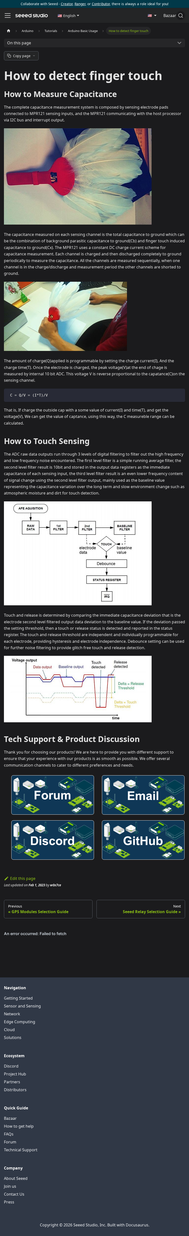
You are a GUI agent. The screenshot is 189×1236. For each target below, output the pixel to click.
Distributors (15, 1089)
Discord (11, 1066)
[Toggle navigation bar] (7, 15)
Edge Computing (19, 1021)
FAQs (9, 1134)
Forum (10, 1142)
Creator (67, 3)
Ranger (80, 3)
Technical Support (20, 1150)
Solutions (12, 1037)
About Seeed (16, 1178)
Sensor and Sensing (22, 1006)
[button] (68, 15)
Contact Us (14, 1194)
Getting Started (18, 998)
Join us (10, 1186)
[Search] (180, 15)
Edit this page (22, 878)
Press (9, 1202)
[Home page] (8, 30)
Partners (12, 1082)
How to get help (19, 1126)
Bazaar (10, 1118)
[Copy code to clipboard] (179, 395)
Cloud (9, 1029)
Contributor (101, 3)
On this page (19, 43)
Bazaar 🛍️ (172, 15)
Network (12, 1014)
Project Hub (15, 1074)
